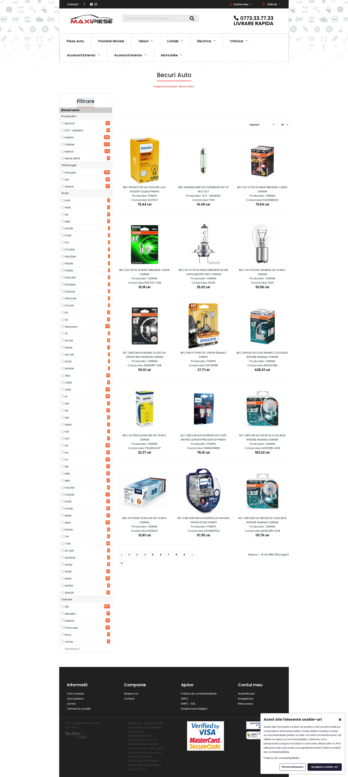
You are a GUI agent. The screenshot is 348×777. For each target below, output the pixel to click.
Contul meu (241, 4)
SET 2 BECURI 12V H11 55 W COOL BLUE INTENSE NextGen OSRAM (262, 437)
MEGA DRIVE (72, 158)
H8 (66, 466)
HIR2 (67, 222)
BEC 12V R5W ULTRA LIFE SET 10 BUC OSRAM (144, 437)
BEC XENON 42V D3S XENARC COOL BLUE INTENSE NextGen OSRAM (262, 355)
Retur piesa (245, 704)
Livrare (71, 704)
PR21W (69, 263)
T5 (66, 333)
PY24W (69, 305)
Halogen (70, 172)
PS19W (69, 270)
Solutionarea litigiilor (194, 709)
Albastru (70, 614)
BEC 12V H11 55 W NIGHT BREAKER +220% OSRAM (144, 272)
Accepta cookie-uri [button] (324, 767)
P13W (68, 235)
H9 (66, 215)
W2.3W (69, 355)
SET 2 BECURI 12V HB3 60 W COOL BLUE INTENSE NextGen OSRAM (262, 520)
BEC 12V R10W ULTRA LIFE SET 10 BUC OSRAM (144, 520)
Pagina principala (165, 86)
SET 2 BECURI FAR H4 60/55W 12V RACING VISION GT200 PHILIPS (203, 520)
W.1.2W (69, 551)
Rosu (68, 635)
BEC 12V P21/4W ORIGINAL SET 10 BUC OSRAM (262, 272)
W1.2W (69, 341)
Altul (67, 376)
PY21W (69, 509)
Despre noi (131, 693)
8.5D (67, 200)
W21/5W (70, 558)
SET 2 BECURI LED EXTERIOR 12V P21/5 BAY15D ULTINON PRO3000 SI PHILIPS (203, 437)
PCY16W (70, 250)
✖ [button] (340, 719)
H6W (68, 207)
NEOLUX (70, 123)
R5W (68, 523)
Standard (71, 327)
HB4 (67, 481)
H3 (66, 446)
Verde (69, 642)
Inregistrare (245, 699)
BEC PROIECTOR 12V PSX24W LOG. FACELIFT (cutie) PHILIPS (144, 189)
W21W (68, 565)
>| (121, 563)
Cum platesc (75, 699)
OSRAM (69, 145)
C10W (68, 383)
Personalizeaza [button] (292, 767)
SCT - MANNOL (74, 130)
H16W (68, 425)
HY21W (69, 228)
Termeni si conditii (79, 709)
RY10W (69, 530)
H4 (66, 453)
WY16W (69, 368)
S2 (66, 320)
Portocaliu (71, 628)
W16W (68, 348)
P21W (68, 502)
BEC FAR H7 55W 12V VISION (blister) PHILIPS (203, 355)
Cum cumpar (75, 693)
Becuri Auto (186, 86)
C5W (68, 390)
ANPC (184, 699)
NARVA (69, 152)
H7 (66, 460)
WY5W (69, 586)
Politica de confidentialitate (199, 693)
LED (67, 180)
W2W (68, 361)
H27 (67, 439)
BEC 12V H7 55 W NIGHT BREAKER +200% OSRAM (262, 189)
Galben (70, 621)
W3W (68, 572)
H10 (67, 404)
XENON (69, 187)
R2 (66, 313)
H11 (66, 411)
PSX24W (70, 278)
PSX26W (70, 285)
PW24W (70, 292)
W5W (68, 579)
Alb (67, 607)
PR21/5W (70, 257)
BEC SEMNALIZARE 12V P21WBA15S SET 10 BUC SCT (203, 189)
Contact (73, 4)
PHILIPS (69, 137)
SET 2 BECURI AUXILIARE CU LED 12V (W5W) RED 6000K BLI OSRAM (144, 355)
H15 (67, 418)
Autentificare (246, 693)
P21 (67, 243)
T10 (67, 537)
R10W (68, 516)
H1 (66, 396)
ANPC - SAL (188, 704)
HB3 (67, 474)
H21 (67, 431)
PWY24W (71, 298)
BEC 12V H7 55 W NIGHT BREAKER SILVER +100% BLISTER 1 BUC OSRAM (203, 272)
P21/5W (69, 495)
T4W (68, 544)
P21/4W (70, 488)
